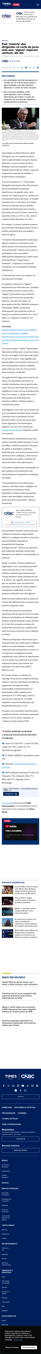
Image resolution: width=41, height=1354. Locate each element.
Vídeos (4, 1238)
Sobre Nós (7, 1107)
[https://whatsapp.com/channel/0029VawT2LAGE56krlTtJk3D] (25, 1090)
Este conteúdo (7, 803)
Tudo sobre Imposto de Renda (6, 1218)
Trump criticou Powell (12, 430)
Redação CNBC (15, 61)
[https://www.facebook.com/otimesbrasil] (4, 1085)
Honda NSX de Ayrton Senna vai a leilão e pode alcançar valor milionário (20, 983)
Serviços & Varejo (5, 1293)
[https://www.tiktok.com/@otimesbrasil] (27, 1085)
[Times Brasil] (7, 4)
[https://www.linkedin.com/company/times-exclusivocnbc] (13, 1085)
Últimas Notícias (10, 1119)
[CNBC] (6, 16)
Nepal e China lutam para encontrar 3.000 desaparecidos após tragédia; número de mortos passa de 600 (19, 1009)
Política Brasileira (5, 1176)
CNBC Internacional (11, 1124)
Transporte (5, 1302)
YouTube (6, 767)
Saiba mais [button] (18, 1340)
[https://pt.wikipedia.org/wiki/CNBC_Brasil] (32, 1085)
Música (4, 1259)
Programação (8, 1113)
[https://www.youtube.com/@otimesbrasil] (23, 1085)
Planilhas (5, 1205)
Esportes (5, 1254)
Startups (5, 1311)
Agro (3, 1277)
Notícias (4, 1230)
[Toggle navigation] (38, 5)
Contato (20, 1097)
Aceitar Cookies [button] (29, 1347)
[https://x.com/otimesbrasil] (8, 1085)
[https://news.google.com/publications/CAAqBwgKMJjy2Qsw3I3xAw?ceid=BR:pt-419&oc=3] (15, 1090)
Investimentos (9, 1316)
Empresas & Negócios (7, 1272)
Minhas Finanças (10, 1189)
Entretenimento (10, 1244)
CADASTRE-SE (20, 1139)
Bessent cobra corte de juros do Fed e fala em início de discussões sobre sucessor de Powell (20, 340)
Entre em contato (20, 1150)
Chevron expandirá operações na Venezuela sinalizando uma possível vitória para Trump (19, 1023)
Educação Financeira (5, 1194)
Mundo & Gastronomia (6, 1264)
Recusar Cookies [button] (12, 1347)
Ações (4, 1320)
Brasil (5, 1161)
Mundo (5, 40)
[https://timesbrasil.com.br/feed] (37, 1085)
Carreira (22, 1113)
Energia (4, 1298)
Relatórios (5, 1234)
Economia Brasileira (5, 1166)
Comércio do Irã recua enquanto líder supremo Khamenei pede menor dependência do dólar (19, 995)
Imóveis (4, 1287)
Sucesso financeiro (5, 1211)
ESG (3, 1306)
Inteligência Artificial (25, 1107)
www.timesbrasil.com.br (25, 764)
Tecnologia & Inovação (6, 1282)
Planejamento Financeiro (6, 1200)
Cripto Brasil (8, 1225)
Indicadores (6, 1171)
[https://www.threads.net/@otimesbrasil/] (20, 1090)
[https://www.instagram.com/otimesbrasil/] (18, 1085)
